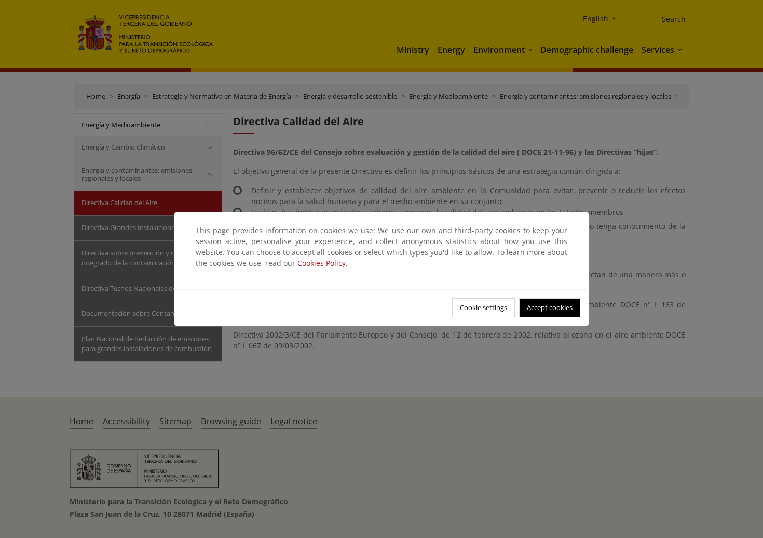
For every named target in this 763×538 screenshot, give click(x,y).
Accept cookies (550, 307)
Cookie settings (483, 307)
